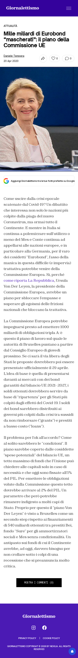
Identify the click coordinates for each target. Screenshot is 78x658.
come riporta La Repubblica (29, 280)
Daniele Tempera (14, 55)
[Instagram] (33, 627)
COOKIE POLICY (51, 638)
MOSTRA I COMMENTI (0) (39, 582)
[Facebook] (44, 627)
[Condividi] (43, 58)
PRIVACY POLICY (27, 638)
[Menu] (69, 8)
